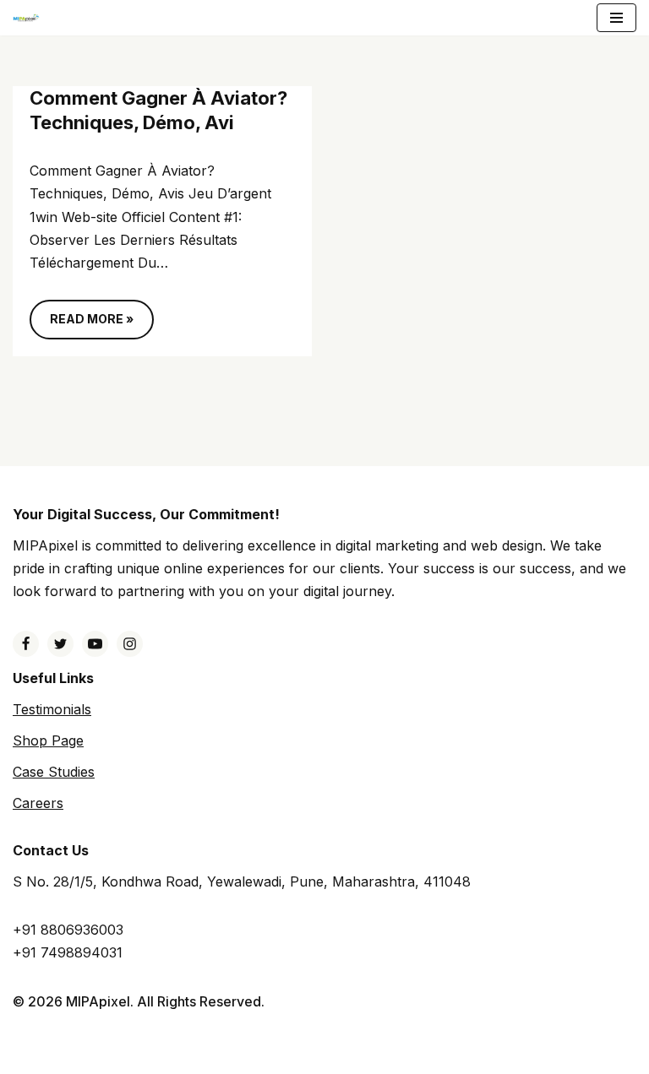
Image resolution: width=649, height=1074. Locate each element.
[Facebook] (26, 644)
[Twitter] (60, 644)
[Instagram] (130, 644)
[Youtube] (95, 644)
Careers (38, 803)
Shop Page (48, 740)
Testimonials (52, 709)
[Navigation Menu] (616, 17)
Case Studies (54, 771)
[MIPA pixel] (26, 18)
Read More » (82, 325)
